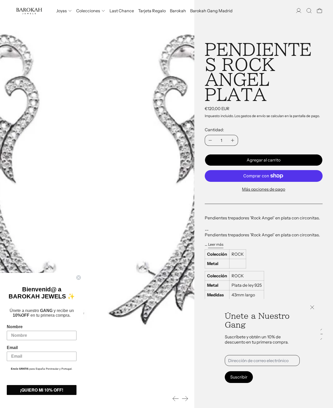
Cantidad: (214, 129)
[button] (309, 11)
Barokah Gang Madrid (211, 10)
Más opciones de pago (263, 189)
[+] (232, 140)
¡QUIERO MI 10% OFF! (41, 390)
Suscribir (238, 377)
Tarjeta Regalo (152, 10)
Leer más (215, 244)
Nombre (15, 327)
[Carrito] (319, 11)
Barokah (178, 10)
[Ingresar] (299, 11)
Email (12, 347)
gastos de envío (253, 116)
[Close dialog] (78, 277)
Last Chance (122, 10)
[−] (210, 140)
